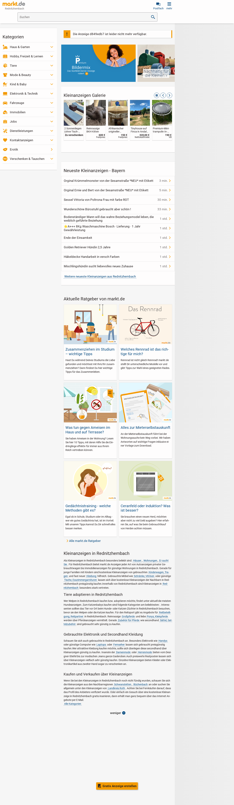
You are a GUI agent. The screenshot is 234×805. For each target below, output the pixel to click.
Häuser (137, 560)
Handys (162, 640)
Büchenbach (140, 684)
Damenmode (123, 652)
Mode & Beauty (20, 75)
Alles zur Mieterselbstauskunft (145, 427)
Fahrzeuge (17, 103)
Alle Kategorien (72, 703)
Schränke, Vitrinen (144, 576)
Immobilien (17, 112)
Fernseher (119, 644)
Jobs (13, 121)
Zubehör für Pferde (128, 620)
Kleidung (91, 576)
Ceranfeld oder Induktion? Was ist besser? (145, 508)
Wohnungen (150, 560)
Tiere (13, 65)
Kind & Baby (18, 84)
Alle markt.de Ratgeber (85, 541)
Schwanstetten (122, 684)
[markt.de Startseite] (14, 3)
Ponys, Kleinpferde (157, 616)
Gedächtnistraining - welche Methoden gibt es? (88, 508)
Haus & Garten (20, 47)
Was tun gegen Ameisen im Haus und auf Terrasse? (87, 429)
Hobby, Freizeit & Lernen (26, 56)
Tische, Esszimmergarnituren (80, 579)
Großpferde (128, 616)
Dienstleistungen (21, 131)
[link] (74, 120)
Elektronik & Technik (24, 93)
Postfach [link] (158, 8)
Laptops (101, 644)
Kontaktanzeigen (21, 140)
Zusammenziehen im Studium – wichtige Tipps (90, 351)
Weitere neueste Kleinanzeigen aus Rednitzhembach (100, 276)
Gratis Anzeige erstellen (120, 786)
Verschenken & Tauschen (27, 159)
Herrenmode (145, 652)
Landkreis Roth (116, 688)
